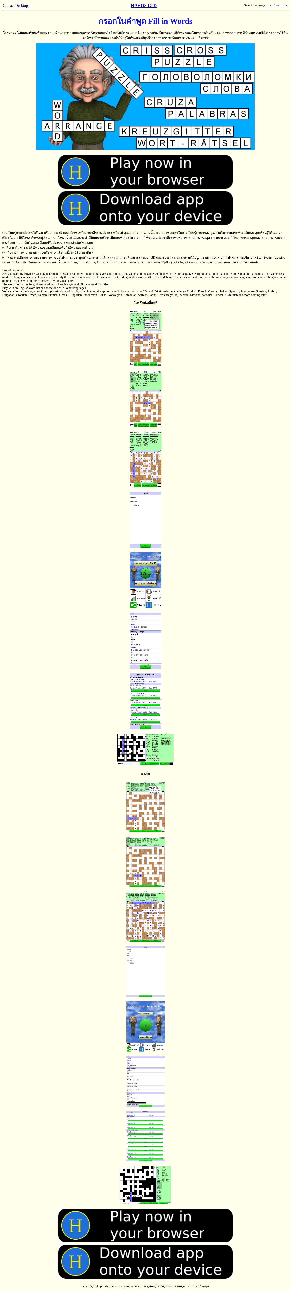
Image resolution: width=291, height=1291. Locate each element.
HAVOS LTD (144, 5)
